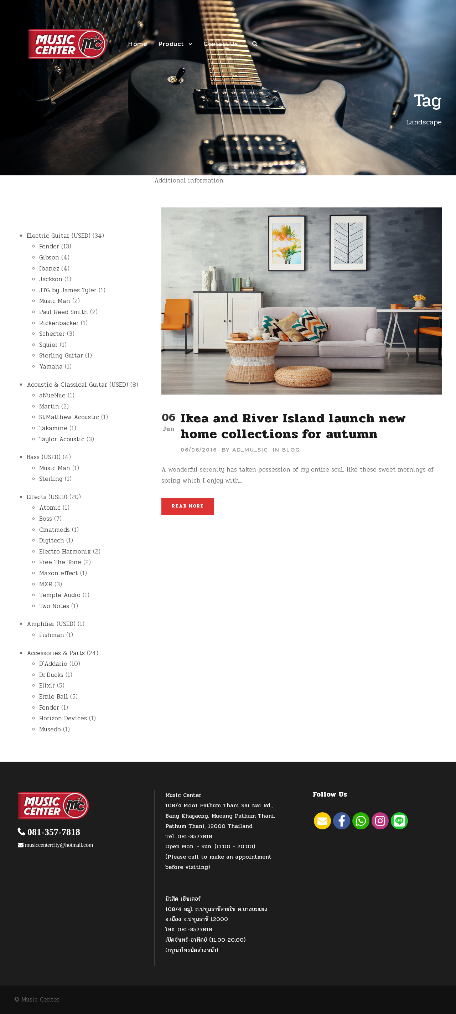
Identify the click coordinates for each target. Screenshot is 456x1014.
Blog (291, 450)
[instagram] (380, 820)
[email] (322, 820)
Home (137, 44)
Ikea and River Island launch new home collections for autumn (293, 426)
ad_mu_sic (250, 450)
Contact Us (220, 44)
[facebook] (341, 820)
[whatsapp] (360, 820)
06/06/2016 (199, 450)
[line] (399, 820)
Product (171, 44)
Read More (187, 506)
